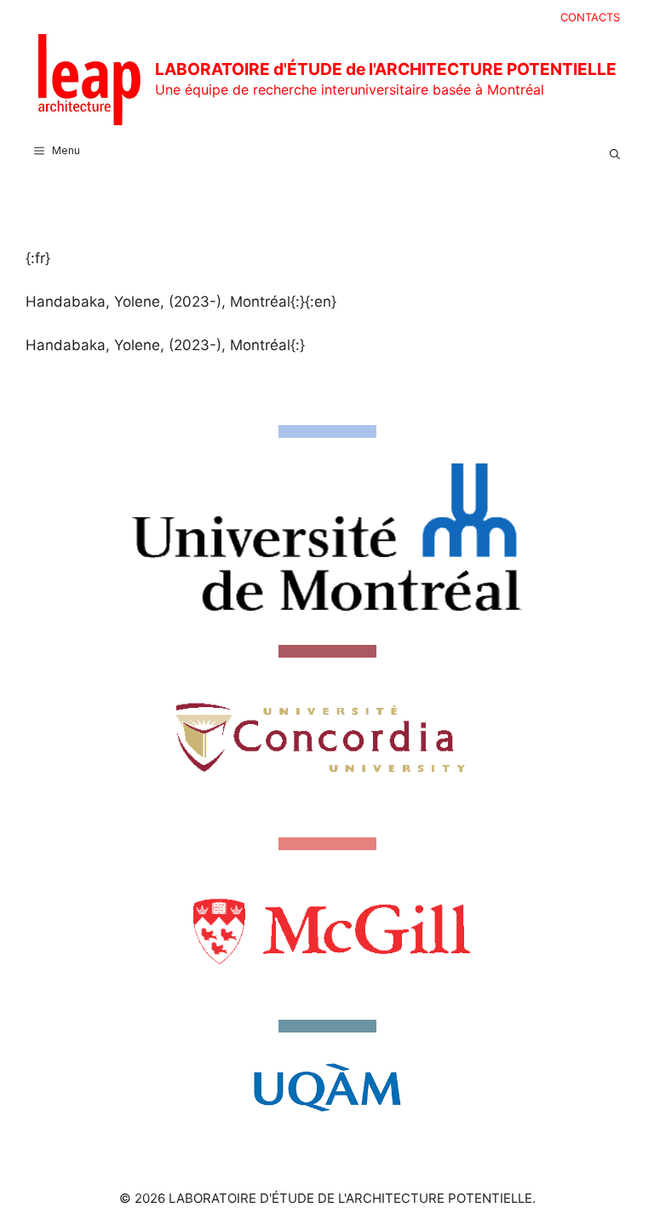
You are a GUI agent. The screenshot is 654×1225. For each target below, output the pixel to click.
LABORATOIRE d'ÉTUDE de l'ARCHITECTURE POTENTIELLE (386, 69)
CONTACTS (590, 17)
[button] (615, 150)
